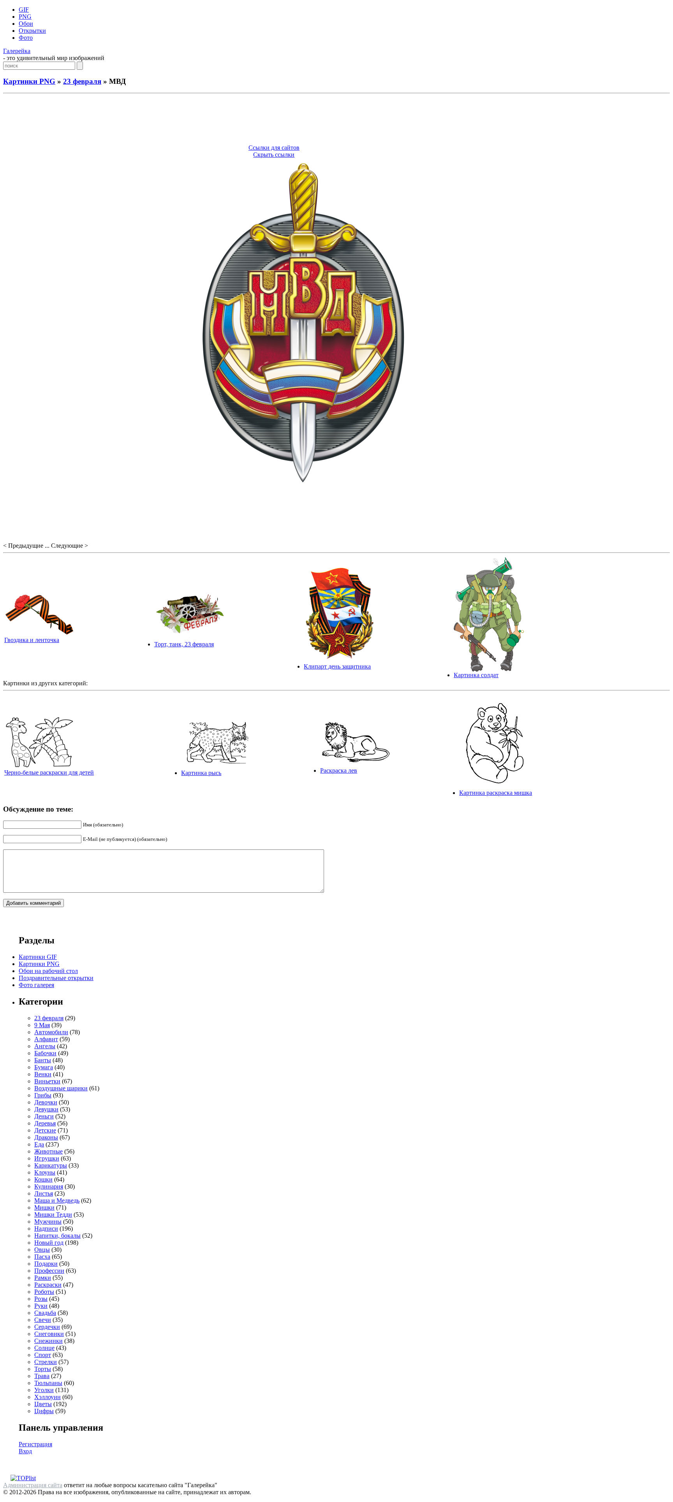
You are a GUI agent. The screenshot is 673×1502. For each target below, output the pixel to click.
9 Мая (42, 1025)
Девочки (45, 1102)
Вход (25, 1451)
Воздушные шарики (61, 1088)
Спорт (42, 1355)
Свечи (42, 1319)
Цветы (43, 1404)
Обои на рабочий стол (48, 971)
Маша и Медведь (56, 1200)
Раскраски (48, 1284)
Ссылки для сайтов (274, 147)
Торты (42, 1369)
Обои (26, 23)
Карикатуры (50, 1165)
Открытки (32, 30)
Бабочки (45, 1053)
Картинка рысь (201, 773)
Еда (39, 1144)
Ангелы (44, 1046)
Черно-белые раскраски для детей (49, 772)
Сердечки (47, 1326)
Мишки (44, 1207)
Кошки (43, 1179)
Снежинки (48, 1340)
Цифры (44, 1411)
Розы (41, 1298)
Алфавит (46, 1039)
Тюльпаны (48, 1383)
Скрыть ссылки (273, 154)
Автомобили (51, 1032)
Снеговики (49, 1333)
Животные (48, 1151)
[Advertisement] (336, 120)
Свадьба (45, 1312)
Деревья (45, 1123)
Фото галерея (36, 985)
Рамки (42, 1277)
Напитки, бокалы (57, 1235)
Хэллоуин (47, 1397)
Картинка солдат (476, 675)
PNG (25, 16)
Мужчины (48, 1221)
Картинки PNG (29, 81)
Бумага (43, 1067)
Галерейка (16, 51)
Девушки (46, 1109)
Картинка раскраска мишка (495, 792)
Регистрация (35, 1444)
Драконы (46, 1137)
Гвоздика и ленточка (31, 640)
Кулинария (48, 1186)
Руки (41, 1305)
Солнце (44, 1348)
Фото (26, 37)
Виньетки (47, 1081)
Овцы (42, 1249)
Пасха (42, 1256)
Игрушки (46, 1158)
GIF (24, 9)
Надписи (46, 1228)
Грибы (42, 1095)
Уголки (44, 1390)
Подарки (46, 1263)
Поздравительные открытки (56, 978)
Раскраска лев (338, 770)
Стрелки (45, 1362)
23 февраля (82, 81)
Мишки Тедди (53, 1214)
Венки (42, 1074)
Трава (41, 1376)
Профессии (49, 1270)
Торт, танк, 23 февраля (184, 644)
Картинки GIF (38, 957)
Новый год (48, 1242)
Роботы (44, 1291)
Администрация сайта (32, 1485)
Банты (42, 1060)
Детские (45, 1130)
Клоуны (44, 1172)
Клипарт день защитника (337, 666)
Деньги (44, 1116)
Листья (43, 1193)
